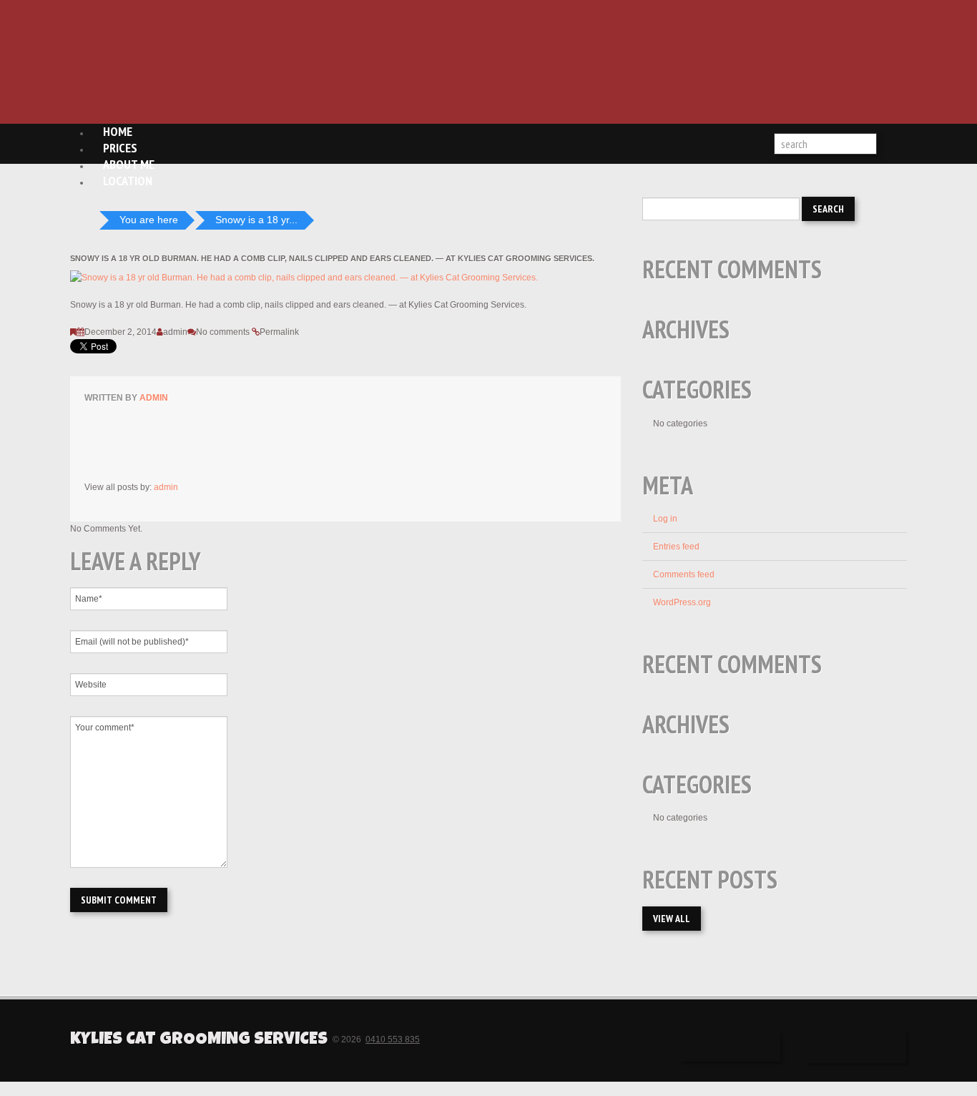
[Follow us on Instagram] (856, 1047)
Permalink (279, 332)
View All (671, 918)
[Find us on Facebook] (730, 1047)
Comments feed (684, 574)
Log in (665, 519)
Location (127, 180)
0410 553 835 (392, 1039)
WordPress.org (682, 602)
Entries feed (676, 547)
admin (175, 332)
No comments (223, 332)
